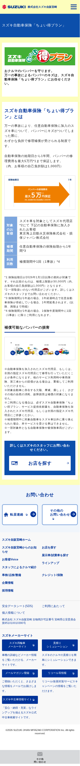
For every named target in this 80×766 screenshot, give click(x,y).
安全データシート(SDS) (17, 606)
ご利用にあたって (53, 606)
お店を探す (49, 547)
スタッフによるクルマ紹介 (19, 567)
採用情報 (8, 590)
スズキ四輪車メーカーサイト (17, 644)
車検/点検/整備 (11, 575)
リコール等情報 (57, 673)
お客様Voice (10, 559)
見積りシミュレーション (57, 644)
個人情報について (13, 612)
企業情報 (8, 582)
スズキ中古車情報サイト (17, 699)
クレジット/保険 (52, 575)
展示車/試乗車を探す (55, 555)
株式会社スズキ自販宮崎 (42, 6)
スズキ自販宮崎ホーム (16, 539)
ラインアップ (50, 563)
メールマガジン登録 (17, 673)
